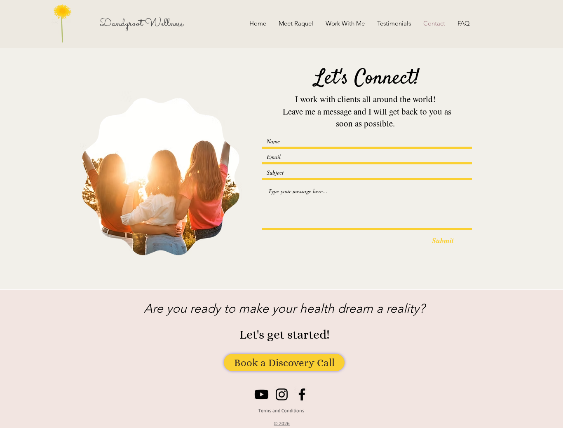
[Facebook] (302, 394)
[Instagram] (282, 394)
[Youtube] (261, 394)
